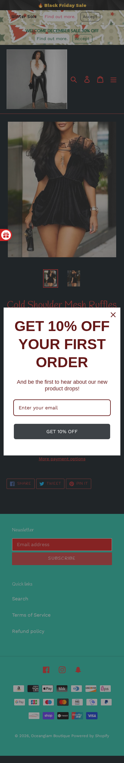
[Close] (113, 315)
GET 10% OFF (62, 431)
